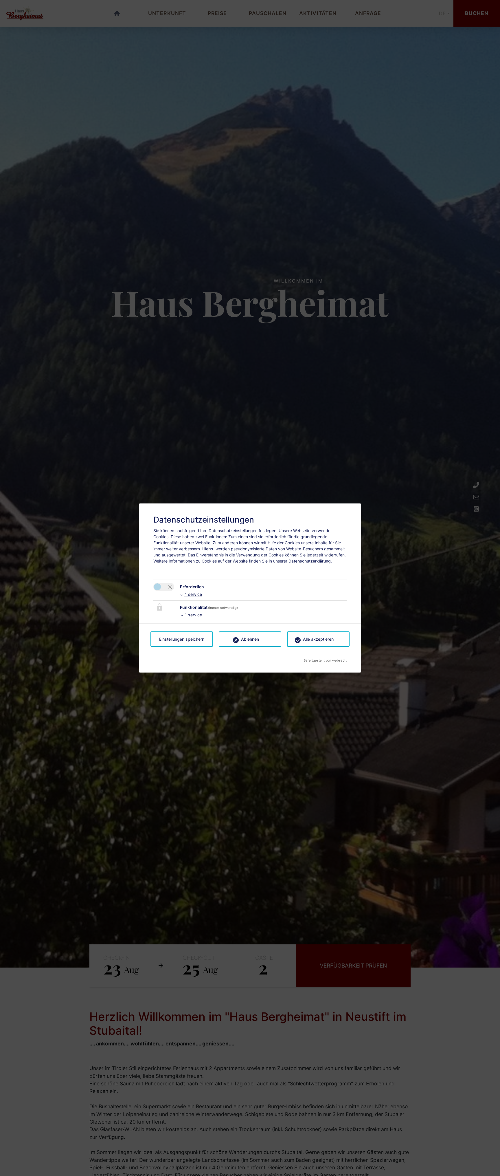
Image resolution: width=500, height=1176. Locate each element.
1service (191, 594)
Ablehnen (250, 639)
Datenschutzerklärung (309, 560)
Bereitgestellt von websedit (325, 658)
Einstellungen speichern (181, 639)
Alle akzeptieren (318, 639)
